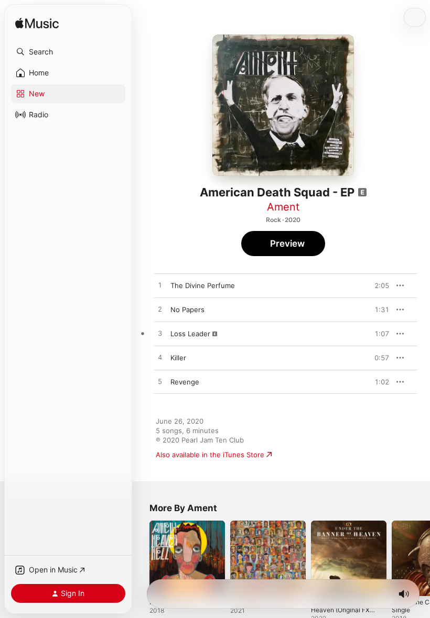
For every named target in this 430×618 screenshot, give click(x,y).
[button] (68, 52)
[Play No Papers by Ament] (159, 309)
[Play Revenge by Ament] (159, 382)
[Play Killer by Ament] (159, 357)
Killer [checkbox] (178, 358)
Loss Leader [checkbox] (190, 333)
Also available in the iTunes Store (210, 454)
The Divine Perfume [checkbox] (202, 285)
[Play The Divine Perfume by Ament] (159, 285)
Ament (283, 207)
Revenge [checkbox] (184, 382)
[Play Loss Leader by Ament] (159, 333)
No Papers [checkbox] (187, 309)
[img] (37, 24)
